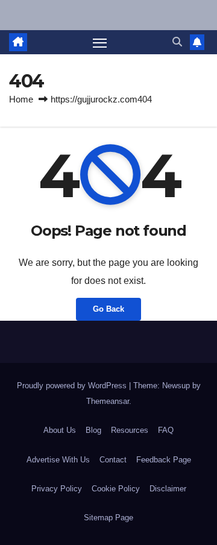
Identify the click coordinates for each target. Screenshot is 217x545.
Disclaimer (167, 488)
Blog (93, 430)
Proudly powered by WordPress (73, 385)
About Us (59, 430)
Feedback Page (163, 459)
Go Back (108, 308)
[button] (177, 42)
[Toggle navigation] (100, 42)
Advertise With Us (58, 459)
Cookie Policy (116, 488)
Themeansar (107, 401)
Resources (129, 430)
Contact (113, 459)
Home (21, 99)
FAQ (166, 430)
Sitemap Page (108, 517)
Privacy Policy (56, 488)
